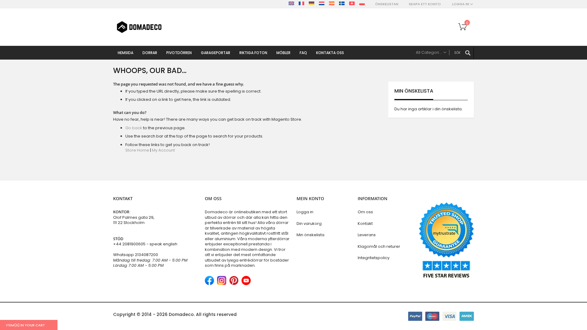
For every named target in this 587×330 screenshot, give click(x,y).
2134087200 (146, 255)
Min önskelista (310, 235)
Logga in (305, 212)
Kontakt (365, 223)
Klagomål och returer (379, 246)
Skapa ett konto (425, 4)
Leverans (367, 235)
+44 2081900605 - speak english (145, 244)
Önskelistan (386, 4)
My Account (163, 150)
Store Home (137, 150)
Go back (133, 128)
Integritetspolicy (373, 258)
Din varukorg (309, 223)
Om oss (365, 212)
